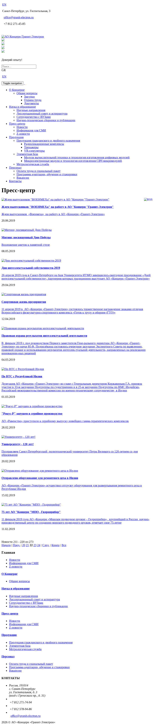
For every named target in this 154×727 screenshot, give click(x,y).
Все (64, 545)
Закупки (29, 96)
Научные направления (31, 110)
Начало (6, 545)
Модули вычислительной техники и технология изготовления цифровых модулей (77, 157)
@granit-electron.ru (19, 17)
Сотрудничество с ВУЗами (34, 116)
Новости (22, 127)
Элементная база (27, 154)
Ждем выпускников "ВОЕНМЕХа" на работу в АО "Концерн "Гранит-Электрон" (58, 206)
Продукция (16, 137)
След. (45, 545)
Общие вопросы (27, 93)
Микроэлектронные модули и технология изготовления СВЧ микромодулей (73, 160)
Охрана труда (32, 100)
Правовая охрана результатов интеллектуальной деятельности (44, 335)
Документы (31, 103)
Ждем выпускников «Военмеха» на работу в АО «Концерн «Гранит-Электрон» (53, 214)
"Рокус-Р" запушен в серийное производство (32, 413)
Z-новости (23, 133)
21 (27, 545)
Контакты (15, 181)
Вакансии (23, 177)
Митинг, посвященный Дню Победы (26, 237)
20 (23, 545)
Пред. (16, 545)
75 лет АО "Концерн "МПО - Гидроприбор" (31, 512)
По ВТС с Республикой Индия (22, 376)
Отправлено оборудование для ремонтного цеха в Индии (40, 478)
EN (4, 4)
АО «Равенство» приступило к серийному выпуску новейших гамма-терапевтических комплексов (65, 421)
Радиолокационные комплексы (44, 144)
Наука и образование (22, 106)
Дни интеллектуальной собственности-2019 (31, 267)
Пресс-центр (17, 123)
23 (34, 545)
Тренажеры (31, 147)
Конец (55, 545)
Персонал (15, 167)
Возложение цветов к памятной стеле (26, 244)
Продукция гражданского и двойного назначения (48, 140)
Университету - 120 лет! (18, 444)
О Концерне (17, 89)
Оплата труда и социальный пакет (38, 171)
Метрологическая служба (33, 164)
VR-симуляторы (34, 150)
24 (38, 545)
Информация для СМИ (31, 130)
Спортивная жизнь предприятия (24, 301)
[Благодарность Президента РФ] (3, 40)
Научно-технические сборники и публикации (46, 120)
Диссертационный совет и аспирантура (42, 113)
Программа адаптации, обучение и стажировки (47, 174)
